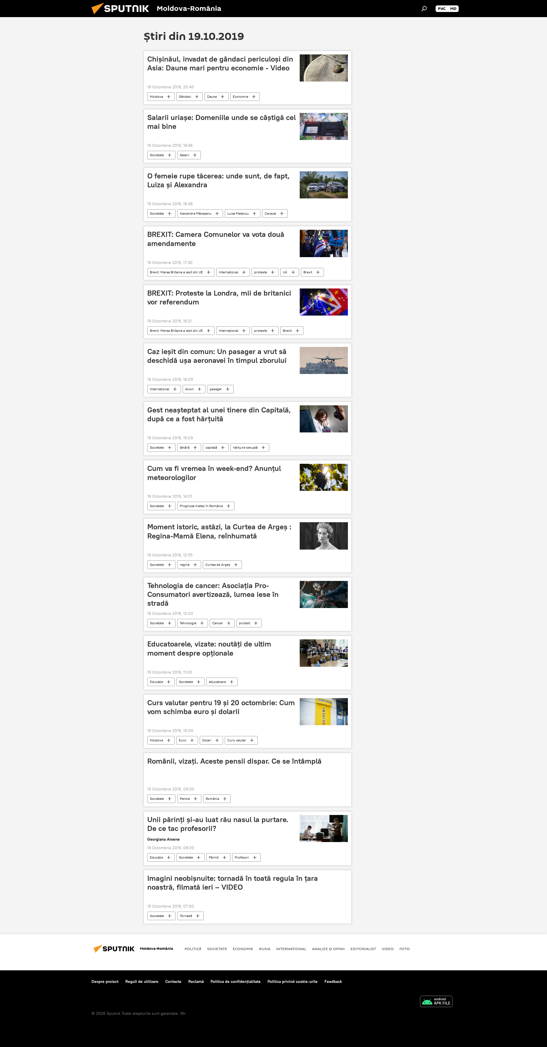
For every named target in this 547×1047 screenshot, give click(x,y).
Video (388, 948)
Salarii (184, 155)
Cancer (217, 623)
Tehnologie (188, 623)
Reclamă (196, 981)
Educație (156, 682)
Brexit (307, 272)
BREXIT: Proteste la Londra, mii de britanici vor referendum (219, 297)
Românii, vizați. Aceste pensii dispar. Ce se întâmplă (234, 761)
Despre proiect (105, 981)
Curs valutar (236, 740)
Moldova (156, 96)
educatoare (217, 682)
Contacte (173, 981)
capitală (211, 447)
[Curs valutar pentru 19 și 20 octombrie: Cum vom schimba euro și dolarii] (324, 711)
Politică (193, 948)
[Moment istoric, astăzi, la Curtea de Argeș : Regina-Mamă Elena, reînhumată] (324, 536)
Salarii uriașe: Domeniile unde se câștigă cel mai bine (221, 122)
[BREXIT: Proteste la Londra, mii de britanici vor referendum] (324, 302)
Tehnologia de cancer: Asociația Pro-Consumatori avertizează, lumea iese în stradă (213, 594)
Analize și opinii (328, 948)
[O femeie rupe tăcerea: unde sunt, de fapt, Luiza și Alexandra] (324, 184)
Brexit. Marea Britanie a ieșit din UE (176, 272)
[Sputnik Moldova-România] (122, 15)
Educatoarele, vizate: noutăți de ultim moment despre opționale (209, 648)
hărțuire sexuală (245, 447)
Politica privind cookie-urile (293, 981)
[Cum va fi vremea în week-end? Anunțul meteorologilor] (324, 477)
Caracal (270, 213)
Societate (157, 155)
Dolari (206, 740)
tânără (184, 447)
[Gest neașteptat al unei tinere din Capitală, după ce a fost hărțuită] (324, 418)
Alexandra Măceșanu (195, 213)
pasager (216, 389)
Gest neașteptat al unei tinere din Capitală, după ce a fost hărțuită (219, 414)
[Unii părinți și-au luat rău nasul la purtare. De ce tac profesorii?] (324, 828)
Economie (240, 96)
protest (244, 623)
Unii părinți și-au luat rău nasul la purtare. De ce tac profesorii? (217, 824)
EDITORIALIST (363, 948)
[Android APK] (436, 1002)
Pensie (185, 798)
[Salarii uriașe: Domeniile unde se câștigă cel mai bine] (324, 126)
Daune (212, 96)
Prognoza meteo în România (201, 506)
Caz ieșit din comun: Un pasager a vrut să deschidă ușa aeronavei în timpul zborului (217, 356)
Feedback (333, 981)
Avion (189, 389)
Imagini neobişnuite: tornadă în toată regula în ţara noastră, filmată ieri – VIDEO (232, 883)
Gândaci (185, 96)
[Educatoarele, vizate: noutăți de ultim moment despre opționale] (324, 652)
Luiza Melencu (238, 213)
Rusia (264, 948)
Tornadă (186, 916)
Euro (182, 740)
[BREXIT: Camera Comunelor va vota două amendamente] (324, 243)
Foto (404, 948)
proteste (260, 272)
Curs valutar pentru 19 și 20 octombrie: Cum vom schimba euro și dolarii (221, 707)
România (212, 798)
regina (184, 564)
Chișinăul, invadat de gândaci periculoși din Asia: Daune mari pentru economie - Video (220, 63)
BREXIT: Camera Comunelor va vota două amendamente (215, 239)
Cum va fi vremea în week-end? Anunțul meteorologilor (214, 473)
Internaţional (228, 272)
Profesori (242, 857)
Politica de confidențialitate (236, 981)
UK (285, 272)
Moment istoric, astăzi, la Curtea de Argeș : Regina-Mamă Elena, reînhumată (219, 531)
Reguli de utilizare (141, 981)
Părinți (214, 857)
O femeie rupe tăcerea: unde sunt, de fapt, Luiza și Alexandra (218, 180)
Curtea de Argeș (217, 564)
